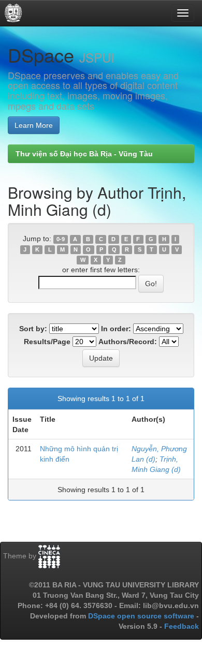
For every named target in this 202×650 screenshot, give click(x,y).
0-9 (60, 239)
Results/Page (47, 341)
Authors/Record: (127, 341)
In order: (116, 328)
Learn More (34, 125)
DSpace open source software (142, 616)
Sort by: (33, 328)
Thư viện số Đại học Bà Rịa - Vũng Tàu (84, 154)
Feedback (181, 626)
